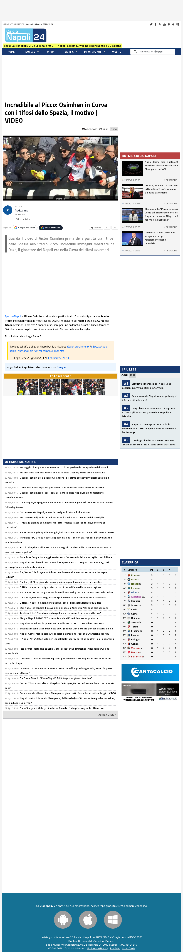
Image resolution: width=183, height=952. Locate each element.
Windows (178, 24)
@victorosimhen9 (78, 346)
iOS (173, 24)
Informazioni (93, 51)
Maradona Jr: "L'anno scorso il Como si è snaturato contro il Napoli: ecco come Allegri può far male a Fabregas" (162, 214)
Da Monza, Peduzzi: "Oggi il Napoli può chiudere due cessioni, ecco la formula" (64, 597)
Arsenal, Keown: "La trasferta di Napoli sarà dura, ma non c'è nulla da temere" (162, 189)
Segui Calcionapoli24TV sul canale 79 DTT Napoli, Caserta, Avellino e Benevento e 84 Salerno (62, 46)
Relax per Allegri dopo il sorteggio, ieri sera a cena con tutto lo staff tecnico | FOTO (67, 532)
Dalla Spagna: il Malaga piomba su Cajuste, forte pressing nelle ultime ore (62, 708)
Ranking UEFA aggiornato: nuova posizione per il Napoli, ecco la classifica (61, 582)
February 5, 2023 (58, 358)
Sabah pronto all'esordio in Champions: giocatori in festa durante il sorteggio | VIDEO (68, 693)
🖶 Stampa (96, 227)
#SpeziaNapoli (99, 346)
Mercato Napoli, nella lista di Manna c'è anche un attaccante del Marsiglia (62, 517)
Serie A (69, 51)
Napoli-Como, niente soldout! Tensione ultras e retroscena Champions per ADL (64, 633)
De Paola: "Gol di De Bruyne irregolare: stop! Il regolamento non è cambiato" (160, 238)
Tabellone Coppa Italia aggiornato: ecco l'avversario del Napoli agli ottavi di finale (66, 557)
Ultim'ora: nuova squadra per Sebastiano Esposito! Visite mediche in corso (62, 487)
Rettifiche (115, 948)
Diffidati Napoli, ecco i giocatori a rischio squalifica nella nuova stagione (60, 587)
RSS (160, 24)
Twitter (151, 24)
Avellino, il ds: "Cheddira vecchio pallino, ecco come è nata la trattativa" (60, 613)
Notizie (30, 51)
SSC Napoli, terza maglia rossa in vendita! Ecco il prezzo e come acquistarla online (66, 592)
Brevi (114, 129)
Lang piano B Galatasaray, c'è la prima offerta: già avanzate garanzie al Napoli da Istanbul (148, 412)
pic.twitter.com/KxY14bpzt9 (47, 351)
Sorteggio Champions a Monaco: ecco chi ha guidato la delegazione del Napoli (64, 467)
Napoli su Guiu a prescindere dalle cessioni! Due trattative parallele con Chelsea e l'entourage (149, 428)
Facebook (155, 24)
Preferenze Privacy (97, 948)
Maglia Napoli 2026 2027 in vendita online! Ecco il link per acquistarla (59, 618)
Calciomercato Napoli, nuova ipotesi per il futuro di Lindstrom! (55, 512)
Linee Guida (128, 948)
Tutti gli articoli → (23, 219)
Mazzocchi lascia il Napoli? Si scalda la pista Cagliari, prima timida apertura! (62, 472)
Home (11, 51)
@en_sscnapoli (19, 351)
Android (169, 24)
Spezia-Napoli (13, 316)
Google (26, 227)
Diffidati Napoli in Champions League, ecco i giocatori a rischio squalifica (60, 602)
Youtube (164, 24)
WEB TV (116, 51)
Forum (50, 51)
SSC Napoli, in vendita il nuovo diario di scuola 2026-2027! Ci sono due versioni (64, 608)
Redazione (21, 210)
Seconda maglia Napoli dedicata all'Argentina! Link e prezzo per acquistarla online (66, 628)
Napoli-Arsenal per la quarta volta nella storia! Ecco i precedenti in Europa (62, 623)
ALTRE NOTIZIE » (107, 715)
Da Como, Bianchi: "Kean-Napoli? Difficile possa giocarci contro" (56, 678)
